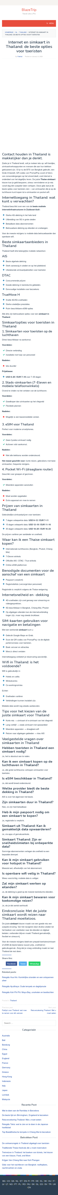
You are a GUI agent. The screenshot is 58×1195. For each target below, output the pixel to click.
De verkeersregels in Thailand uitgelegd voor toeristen (25, 1143)
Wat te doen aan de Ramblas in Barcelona (20, 1110)
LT (7, 1184)
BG (3, 1180)
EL (41, 1180)
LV (3, 1184)
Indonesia (6, 1081)
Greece (5, 1072)
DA (12, 1180)
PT (15, 1184)
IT (54, 1180)
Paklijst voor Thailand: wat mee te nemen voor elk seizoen (14, 1010)
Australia (6, 1035)
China (4, 1049)
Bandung (6, 1044)
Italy (4, 1085)
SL (37, 1184)
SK (33, 1184)
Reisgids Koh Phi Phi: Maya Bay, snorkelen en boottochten (28, 992)
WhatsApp (34, 963)
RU (28, 1184)
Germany (6, 1067)
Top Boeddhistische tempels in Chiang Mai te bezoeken (26, 1131)
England (5, 1058)
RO (24, 1184)
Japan (4, 1090)
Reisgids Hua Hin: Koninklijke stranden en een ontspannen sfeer (28, 979)
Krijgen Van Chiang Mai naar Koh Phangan (21, 1160)
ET (21, 1180)
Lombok (5, 1094)
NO (11, 1184)
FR (32, 1180)
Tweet (22, 963)
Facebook (11, 963)
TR (50, 1184)
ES (41, 1184)
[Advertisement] (29, 90)
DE (37, 1180)
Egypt (4, 1053)
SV (46, 1184)
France (5, 1062)
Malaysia (6, 1099)
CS (8, 1180)
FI (29, 1180)
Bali (3, 1040)
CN (29, 1187)
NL (17, 1180)
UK (54, 1184)
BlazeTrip (29, 9)
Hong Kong (7, 1076)
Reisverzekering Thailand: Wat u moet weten (43, 1010)
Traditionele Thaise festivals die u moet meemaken (24, 1147)
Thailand (13, 1000)
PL (19, 1184)
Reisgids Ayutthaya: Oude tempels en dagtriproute (24, 986)
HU (49, 1180)
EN (25, 1180)
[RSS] (29, 2)
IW (45, 1180)
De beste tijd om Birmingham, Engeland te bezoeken (25, 1115)
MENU (51, 23)
